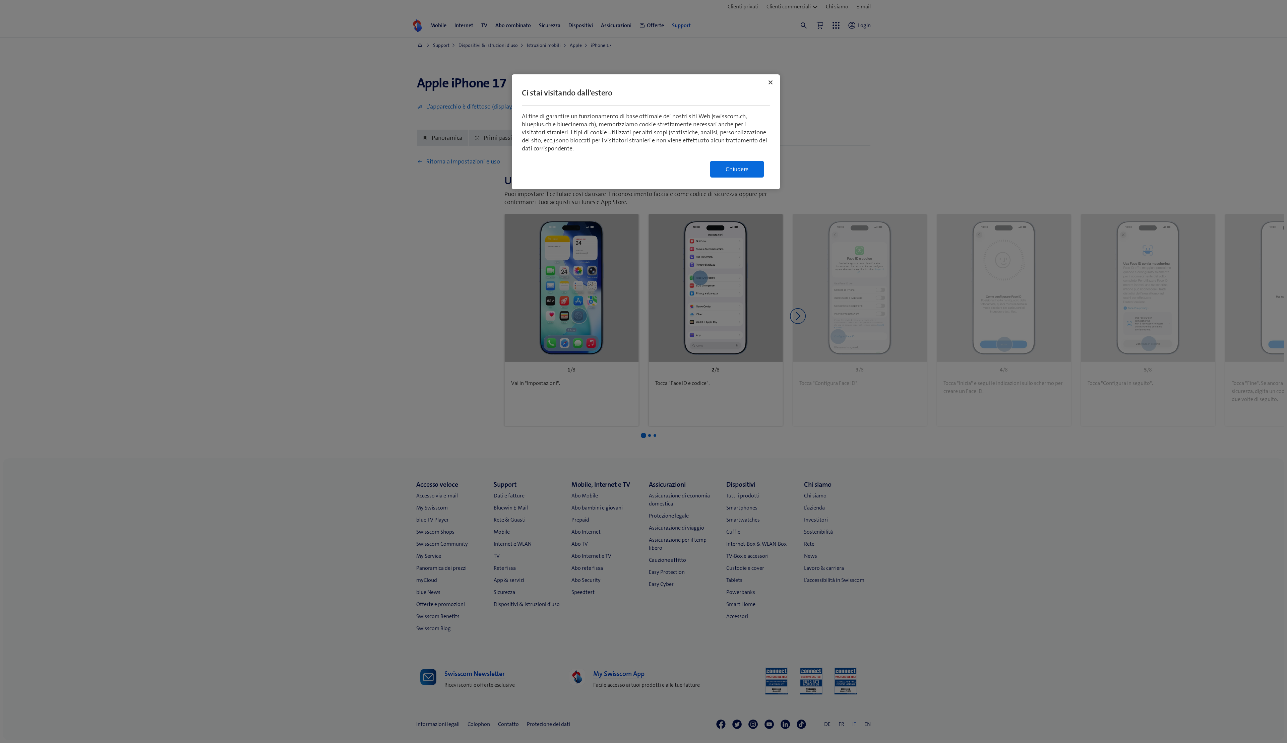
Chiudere (737, 169)
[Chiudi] (770, 82)
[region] (646, 131)
